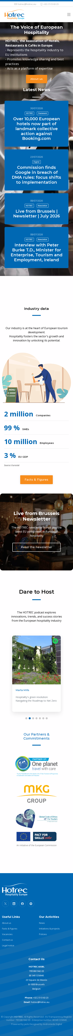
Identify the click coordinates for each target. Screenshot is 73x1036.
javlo (26, 1024)
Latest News (36, 89)
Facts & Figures (36, 479)
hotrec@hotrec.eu (40, 1002)
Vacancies (7, 934)
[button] (26, 718)
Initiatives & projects (49, 929)
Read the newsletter (36, 547)
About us (36, 78)
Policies (43, 934)
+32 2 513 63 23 (40, 997)
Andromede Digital (52, 1024)
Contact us (7, 940)
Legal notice (8, 945)
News (42, 923)
